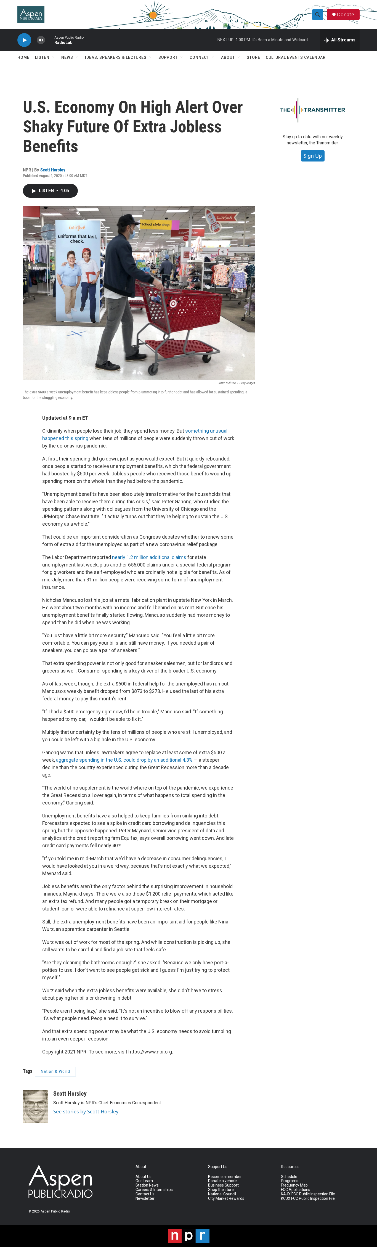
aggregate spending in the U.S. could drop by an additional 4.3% (124, 760)
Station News (147, 1185)
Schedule (289, 1177)
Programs (289, 1181)
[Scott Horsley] (35, 1106)
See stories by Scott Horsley (85, 1111)
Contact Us (145, 1194)
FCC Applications (295, 1190)
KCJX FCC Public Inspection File (308, 1198)
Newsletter (145, 1198)
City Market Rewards (226, 1198)
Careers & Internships (154, 1190)
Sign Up (313, 155)
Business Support (223, 1185)
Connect (199, 57)
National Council (222, 1194)
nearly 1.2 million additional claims (149, 557)
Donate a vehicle (222, 1181)
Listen (42, 57)
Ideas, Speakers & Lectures (116, 57)
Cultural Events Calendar (296, 57)
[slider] (50, 40)
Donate (345, 14)
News (67, 57)
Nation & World (55, 1071)
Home (23, 57)
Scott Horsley (52, 170)
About (228, 57)
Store (253, 57)
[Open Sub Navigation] (53, 57)
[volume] (41, 40)
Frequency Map (294, 1185)
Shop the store (221, 1190)
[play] (24, 40)
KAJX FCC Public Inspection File (308, 1194)
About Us (144, 1177)
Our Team (144, 1181)
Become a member (225, 1177)
